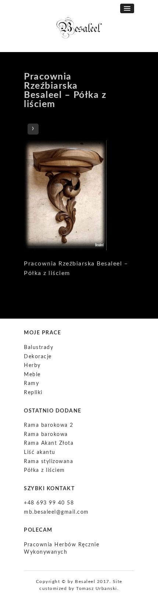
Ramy (31, 383)
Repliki (33, 392)
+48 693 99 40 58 (49, 503)
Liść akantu (39, 452)
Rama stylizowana (48, 461)
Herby (32, 365)
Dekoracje (38, 356)
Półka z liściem (44, 470)
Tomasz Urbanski (96, 588)
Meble (32, 374)
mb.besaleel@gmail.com (56, 512)
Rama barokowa (46, 434)
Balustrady (38, 347)
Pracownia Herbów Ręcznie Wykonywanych (61, 548)
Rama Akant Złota (48, 443)
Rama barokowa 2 (48, 425)
